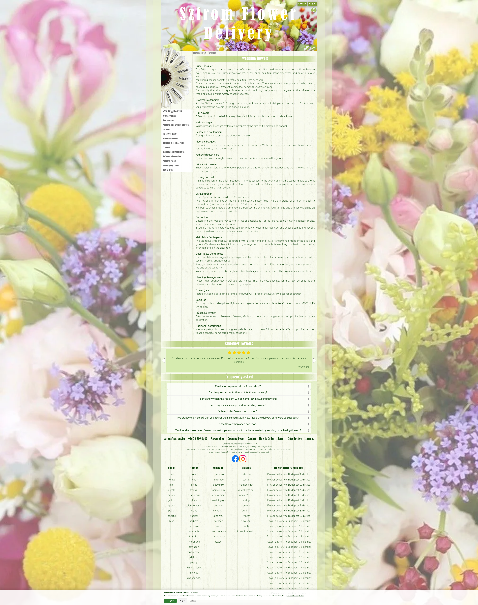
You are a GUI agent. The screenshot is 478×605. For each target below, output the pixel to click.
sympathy (218, 510)
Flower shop (176, 93)
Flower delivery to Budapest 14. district (289, 541)
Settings (193, 601)
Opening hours (236, 438)
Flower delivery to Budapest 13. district (289, 536)
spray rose (194, 552)
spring (246, 500)
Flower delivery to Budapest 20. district (289, 572)
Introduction (295, 438)
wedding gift (219, 500)
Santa (246, 526)
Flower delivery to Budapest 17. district (289, 557)
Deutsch (302, 4)
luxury (218, 541)
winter (246, 516)
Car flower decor (170, 134)
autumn (246, 510)
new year (246, 521)
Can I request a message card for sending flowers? (237, 405)
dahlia (193, 557)
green (171, 505)
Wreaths (179, 85)
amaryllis (194, 531)
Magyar (312, 4)
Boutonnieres (168, 120)
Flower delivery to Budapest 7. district (288, 505)
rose (193, 474)
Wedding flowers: (173, 111)
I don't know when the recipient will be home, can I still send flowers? (238, 398)
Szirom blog (168, 97)
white (172, 479)
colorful (172, 516)
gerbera (193, 521)
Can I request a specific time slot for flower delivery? (238, 392)
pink (171, 484)
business (219, 505)
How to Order (168, 170)
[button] (314, 360)
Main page (168, 56)
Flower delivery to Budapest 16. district (289, 552)
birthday (219, 479)
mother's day (246, 484)
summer (246, 505)
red (172, 474)
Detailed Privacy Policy (295, 596)
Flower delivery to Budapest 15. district (289, 547)
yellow (172, 500)
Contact (252, 438)
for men (218, 521)
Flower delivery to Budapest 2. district (288, 479)
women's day (246, 495)
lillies (194, 500)
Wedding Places (169, 161)
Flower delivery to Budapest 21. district (289, 578)
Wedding (212, 53)
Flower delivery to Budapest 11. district (289, 526)
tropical (194, 516)
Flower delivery (199, 53)
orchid (193, 510)
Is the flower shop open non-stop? (237, 424)
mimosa (193, 572)
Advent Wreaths (246, 531)
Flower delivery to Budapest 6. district (288, 500)
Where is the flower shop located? (237, 411)
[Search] (313, 47)
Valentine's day (246, 490)
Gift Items (173, 59)
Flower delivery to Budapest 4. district (288, 490)
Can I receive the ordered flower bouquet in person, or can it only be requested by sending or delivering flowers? (238, 430)
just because (219, 531)
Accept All (170, 601)
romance (219, 474)
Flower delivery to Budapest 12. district (289, 531)
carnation (194, 547)
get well (218, 516)
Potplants (182, 71)
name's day (218, 490)
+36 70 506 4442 (197, 438)
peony (193, 562)
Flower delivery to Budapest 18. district (289, 562)
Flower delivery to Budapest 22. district (289, 583)
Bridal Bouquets (169, 116)
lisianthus (193, 536)
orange (172, 495)
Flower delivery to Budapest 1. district (288, 474)
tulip (193, 479)
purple (171, 490)
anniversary (218, 495)
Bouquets (179, 64)
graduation (219, 536)
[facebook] (235, 459)
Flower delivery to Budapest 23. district (289, 588)
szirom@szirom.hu (174, 438)
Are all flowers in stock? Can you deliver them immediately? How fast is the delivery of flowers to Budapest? (238, 417)
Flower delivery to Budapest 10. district (289, 521)
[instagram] (243, 459)
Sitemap (309, 438)
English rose (194, 567)
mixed (193, 484)
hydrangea (194, 541)
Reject (182, 601)
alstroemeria (194, 505)
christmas (246, 474)
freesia (194, 490)
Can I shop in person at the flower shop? (238, 386)
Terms (281, 438)
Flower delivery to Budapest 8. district (288, 510)
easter (246, 479)
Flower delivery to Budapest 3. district (288, 484)
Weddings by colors (171, 166)
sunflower (194, 526)
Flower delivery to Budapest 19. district (289, 567)
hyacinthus (194, 495)
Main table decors (170, 139)
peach (171, 510)
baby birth (219, 484)
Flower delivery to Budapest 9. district (288, 516)
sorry (219, 526)
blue (171, 521)
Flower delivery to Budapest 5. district (288, 495)
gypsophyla (193, 578)
